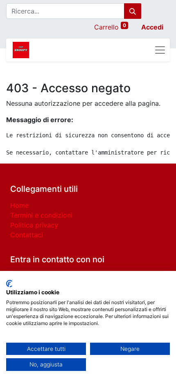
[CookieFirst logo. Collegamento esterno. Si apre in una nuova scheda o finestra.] (9, 283)
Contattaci (26, 235)
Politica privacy (34, 225)
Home (19, 205)
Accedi (152, 27)
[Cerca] (132, 11)
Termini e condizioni (41, 215)
